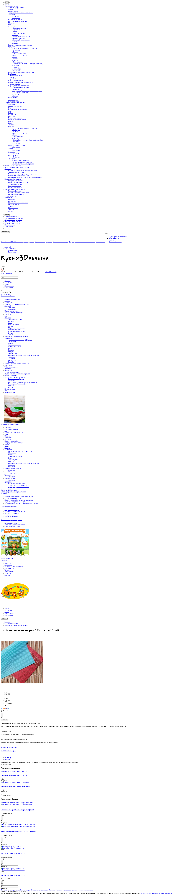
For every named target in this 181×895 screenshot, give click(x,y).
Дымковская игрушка (15, 106)
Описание (8, 757)
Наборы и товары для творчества (15, 189)
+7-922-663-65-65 (50, 272)
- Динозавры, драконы (19, 28)
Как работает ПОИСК (12, 216)
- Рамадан (15, 58)
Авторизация (12, 250)
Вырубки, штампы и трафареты (15, 102)
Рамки (10, 123)
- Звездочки (16, 89)
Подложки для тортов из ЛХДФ (18, 182)
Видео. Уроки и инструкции (118, 237)
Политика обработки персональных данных (63, 890)
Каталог (6, 292)
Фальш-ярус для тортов (15, 184)
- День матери (16, 69)
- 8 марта (15, 52)
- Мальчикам (16, 18)
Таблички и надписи (15, 75)
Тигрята (10, 335)
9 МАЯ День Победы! (15, 346)
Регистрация (12, 252)
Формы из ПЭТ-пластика (13, 165)
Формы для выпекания (15, 80)
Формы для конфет (14, 84)
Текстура (11, 125)
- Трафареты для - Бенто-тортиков (23, 164)
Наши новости (9, 286)
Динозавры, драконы (15, 319)
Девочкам (11, 307)
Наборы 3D (12, 114)
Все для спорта (13, 11)
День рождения (13, 353)
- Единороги (16, 30)
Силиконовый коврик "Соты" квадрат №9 (15, 786)
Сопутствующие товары (16, 194)
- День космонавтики (19, 53)
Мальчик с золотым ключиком (18, 203)
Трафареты (11, 158)
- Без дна (15, 96)
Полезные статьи (114, 238)
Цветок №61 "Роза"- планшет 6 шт (13, 853)
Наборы (10, 113)
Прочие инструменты (15, 187)
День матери (12, 360)
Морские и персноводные (16, 328)
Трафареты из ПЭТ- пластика (17, 485)
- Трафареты (16, 147)
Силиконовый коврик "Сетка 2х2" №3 (14, 775)
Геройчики (11, 199)
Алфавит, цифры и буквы (16, 145)
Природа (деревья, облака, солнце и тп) (21, 72)
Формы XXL (12, 79)
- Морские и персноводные (21, 36)
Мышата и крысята (14, 329)
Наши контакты (10, 225)
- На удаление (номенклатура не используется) (27, 91)
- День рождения (17, 62)
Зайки (10, 323)
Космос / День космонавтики (17, 109)
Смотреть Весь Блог (115, 242)
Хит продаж (8, 282)
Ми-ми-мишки (13, 208)
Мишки (10, 326)
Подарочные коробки (15, 118)
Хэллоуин (11, 358)
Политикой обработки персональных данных (155, 893)
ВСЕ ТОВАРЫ (9, 4)
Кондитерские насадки (15, 181)
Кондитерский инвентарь (13, 179)
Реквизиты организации (12, 221)
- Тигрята (15, 43)
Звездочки (11, 380)
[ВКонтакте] (1, 708)
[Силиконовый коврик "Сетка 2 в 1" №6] (22, 690)
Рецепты (111, 240)
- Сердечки (15, 94)
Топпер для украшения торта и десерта (17, 167)
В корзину (4, 719)
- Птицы (14, 41)
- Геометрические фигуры (20, 87)
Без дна (10, 387)
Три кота (11, 206)
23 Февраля (12, 341)
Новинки (7, 281)
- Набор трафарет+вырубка (20, 160)
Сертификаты (9, 287)
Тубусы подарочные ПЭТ (16, 172)
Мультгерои (8, 197)
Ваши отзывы (9, 226)
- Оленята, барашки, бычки (21, 40)
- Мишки (15, 35)
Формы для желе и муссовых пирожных (21, 82)
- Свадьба (15, 60)
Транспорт (11, 77)
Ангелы (10, 9)
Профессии (12, 74)
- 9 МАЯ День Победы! (19, 55)
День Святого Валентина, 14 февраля (20, 340)
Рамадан (11, 350)
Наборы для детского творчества (18, 192)
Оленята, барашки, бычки (16, 331)
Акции (7, 284)
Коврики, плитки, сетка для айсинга (20, 45)
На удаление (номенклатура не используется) (22, 382)
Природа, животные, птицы (17, 119)
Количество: (5, 712)
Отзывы (8, 759)
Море (10, 111)
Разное (10, 121)
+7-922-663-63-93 (6, 273)
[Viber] (6, 708)
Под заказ (11, 116)
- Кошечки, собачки (18, 33)
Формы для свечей (10, 196)
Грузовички (12, 201)
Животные (11, 26)
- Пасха (14, 57)
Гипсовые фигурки (14, 191)
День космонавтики (14, 345)
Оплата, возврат (25, 890)
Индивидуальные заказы (12, 223)
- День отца (15, 65)
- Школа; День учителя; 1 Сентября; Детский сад (27, 63)
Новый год (11, 362)
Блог (6, 228)
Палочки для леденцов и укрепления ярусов (22, 170)
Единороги (11, 321)
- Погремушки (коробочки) (20, 92)
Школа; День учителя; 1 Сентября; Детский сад (23, 355)
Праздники (11, 47)
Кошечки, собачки (14, 324)
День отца (11, 357)
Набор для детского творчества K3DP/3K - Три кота (18, 831)
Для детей (11, 14)
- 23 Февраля (16, 50)
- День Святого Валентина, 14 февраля (24, 48)
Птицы (10, 333)
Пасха (10, 348)
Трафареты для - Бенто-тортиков (18, 487)
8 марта (10, 343)
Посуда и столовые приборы (17, 21)
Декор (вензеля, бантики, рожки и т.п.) (20, 13)
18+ (9, 99)
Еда (9, 24)
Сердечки (11, 385)
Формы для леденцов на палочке (18, 86)
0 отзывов (7, 694)
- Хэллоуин (15, 67)
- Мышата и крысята (18, 38)
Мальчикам (12, 309)
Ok (171, 893)
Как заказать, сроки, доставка (14, 218)
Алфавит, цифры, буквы (16, 7)
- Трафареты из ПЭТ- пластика (22, 162)
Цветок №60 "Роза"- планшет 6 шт (13, 875)
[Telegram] (8, 708)
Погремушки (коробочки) (16, 384)
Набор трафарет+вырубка (16, 483)
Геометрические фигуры (16, 379)
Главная (7, 622)
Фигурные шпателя (14, 186)
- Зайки (14, 31)
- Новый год (16, 70)
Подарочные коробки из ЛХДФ (18, 175)
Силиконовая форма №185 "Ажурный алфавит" (17, 810)
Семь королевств (13, 204)
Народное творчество (15, 19)
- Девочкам (15, 16)
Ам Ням (10, 211)
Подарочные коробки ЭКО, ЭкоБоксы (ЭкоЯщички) (25, 177)
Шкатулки (11, 23)
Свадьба (11, 351)
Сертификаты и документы (13, 220)
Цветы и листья (13, 97)
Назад (7, 2)
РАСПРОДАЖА (13, 101)
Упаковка (8, 169)
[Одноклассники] (4, 708)
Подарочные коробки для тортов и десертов (22, 174)
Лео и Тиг (11, 209)
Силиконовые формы (11, 6)
